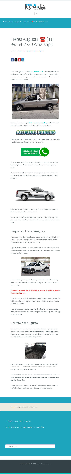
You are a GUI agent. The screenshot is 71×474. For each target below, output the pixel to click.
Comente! (23, 51)
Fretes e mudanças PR (36, 51)
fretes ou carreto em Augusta (39, 123)
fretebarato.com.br (25, 464)
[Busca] (35, 12)
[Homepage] (35, 7)
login (21, 427)
